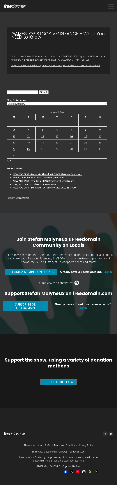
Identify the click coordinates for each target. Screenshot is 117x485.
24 (14, 148)
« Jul (9, 160)
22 (85, 142)
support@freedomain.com (71, 451)
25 (28, 148)
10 (14, 136)
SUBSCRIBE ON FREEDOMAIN (25, 306)
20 (57, 142)
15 (85, 136)
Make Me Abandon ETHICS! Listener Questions (38, 177)
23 (100, 142)
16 (100, 136)
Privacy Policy (86, 445)
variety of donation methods (80, 363)
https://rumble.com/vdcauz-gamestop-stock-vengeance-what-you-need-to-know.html (55, 65)
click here (45, 460)
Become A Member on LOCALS (31, 272)
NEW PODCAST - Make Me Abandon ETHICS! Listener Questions (47, 174)
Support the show (58, 382)
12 (42, 136)
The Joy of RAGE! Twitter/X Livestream (34, 184)
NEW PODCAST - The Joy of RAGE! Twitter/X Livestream (43, 180)
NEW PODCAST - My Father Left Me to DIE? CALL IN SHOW (44, 187)
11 (28, 136)
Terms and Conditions (65, 445)
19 (42, 142)
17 (14, 142)
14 (71, 136)
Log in (107, 272)
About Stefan (44, 445)
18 (28, 142)
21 (71, 142)
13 (57, 136)
